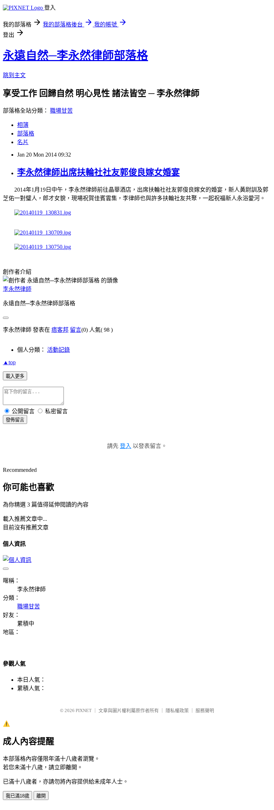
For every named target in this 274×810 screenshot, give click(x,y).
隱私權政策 (177, 710)
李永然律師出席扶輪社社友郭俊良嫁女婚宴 (98, 172)
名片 (23, 142)
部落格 (25, 133)
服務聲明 (205, 710)
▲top (9, 362)
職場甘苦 (61, 111)
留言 (75, 330)
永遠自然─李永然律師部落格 (75, 55)
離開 (41, 796)
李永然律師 (17, 289)
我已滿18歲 (17, 796)
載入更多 (15, 376)
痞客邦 (59, 330)
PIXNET (84, 710)
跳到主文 (14, 75)
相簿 (23, 125)
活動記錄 (58, 350)
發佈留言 (15, 420)
